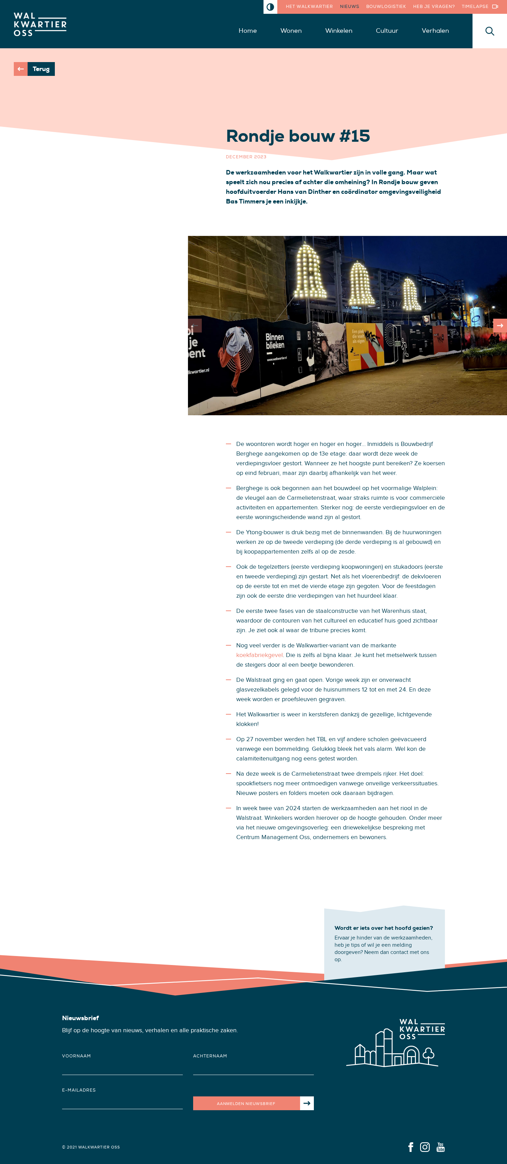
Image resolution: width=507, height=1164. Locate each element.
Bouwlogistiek (386, 6)
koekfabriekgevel (259, 655)
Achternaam (210, 1056)
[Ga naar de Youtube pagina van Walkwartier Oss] (441, 1146)
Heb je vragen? (434, 6)
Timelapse (475, 6)
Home (248, 31)
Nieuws (349, 6)
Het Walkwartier (309, 6)
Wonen (291, 31)
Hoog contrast (270, 7)
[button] (500, 325)
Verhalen (435, 31)
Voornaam (76, 1056)
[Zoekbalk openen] (490, 31)
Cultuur (387, 31)
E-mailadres (79, 1090)
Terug (41, 69)
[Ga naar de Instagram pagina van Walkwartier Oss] (425, 1146)
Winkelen (338, 31)
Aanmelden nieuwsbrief (246, 1103)
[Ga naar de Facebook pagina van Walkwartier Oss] (410, 1146)
